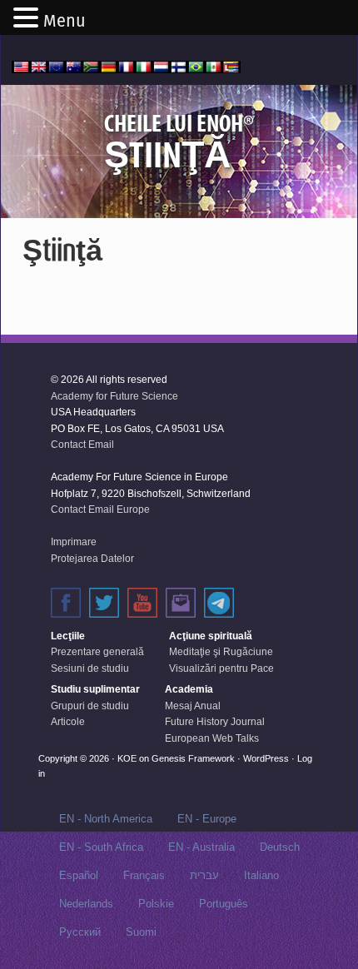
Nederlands (86, 903)
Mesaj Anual (193, 706)
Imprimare (74, 542)
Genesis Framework (193, 758)
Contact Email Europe (100, 509)
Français (144, 875)
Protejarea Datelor (92, 558)
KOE (127, 758)
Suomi (141, 932)
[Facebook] (66, 603)
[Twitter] (104, 603)
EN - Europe (206, 818)
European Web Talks (212, 738)
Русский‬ (80, 932)
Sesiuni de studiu (90, 668)
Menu (64, 20)
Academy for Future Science (114, 396)
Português (223, 903)
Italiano (261, 875)
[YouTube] (142, 603)
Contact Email (82, 444)
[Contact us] (181, 603)
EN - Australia (201, 847)
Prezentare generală (97, 652)
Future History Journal (215, 722)
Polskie (156, 903)
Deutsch (280, 847)
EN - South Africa (101, 847)
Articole (68, 722)
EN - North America (105, 818)
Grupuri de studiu (90, 706)
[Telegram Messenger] (219, 603)
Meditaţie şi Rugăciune (221, 652)
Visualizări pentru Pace (221, 668)
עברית (204, 875)
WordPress (266, 758)
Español (78, 875)
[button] (28, 19)
